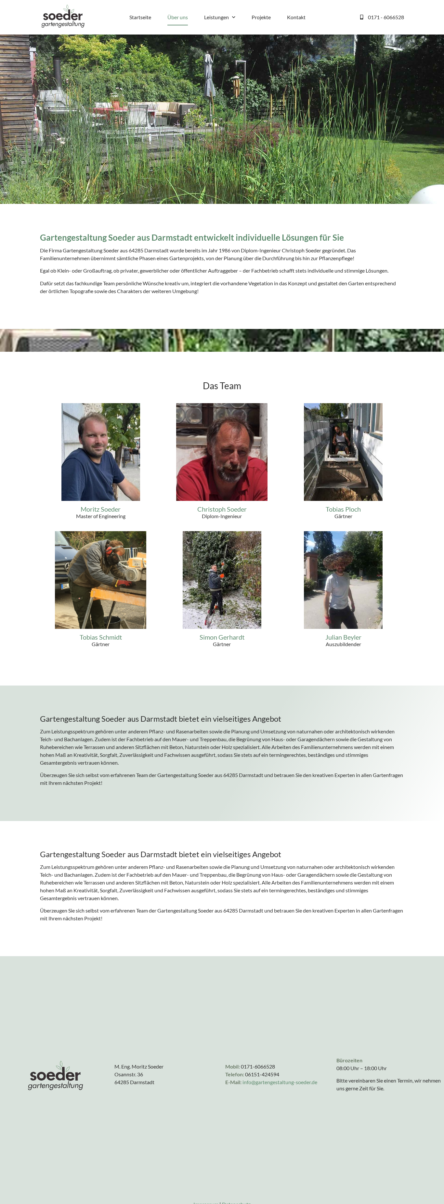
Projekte (261, 17)
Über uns (177, 17)
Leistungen (216, 17)
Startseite (140, 17)
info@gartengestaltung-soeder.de (279, 1082)
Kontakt (296, 17)
